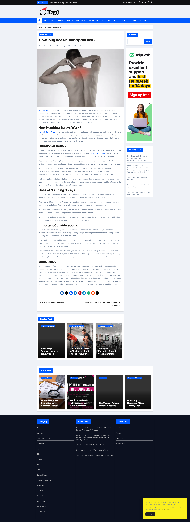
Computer (40, 443)
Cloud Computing (43, 438)
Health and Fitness (46, 34)
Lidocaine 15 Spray (49, 46)
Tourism (40, 517)
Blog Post (143, 20)
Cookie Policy (165, 509)
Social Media (41, 506)
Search (132, 35)
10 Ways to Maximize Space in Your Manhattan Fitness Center (107, 352)
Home (40, 27)
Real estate (80, 20)
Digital (39, 449)
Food (39, 464)
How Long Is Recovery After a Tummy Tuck (49, 351)
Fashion (116, 20)
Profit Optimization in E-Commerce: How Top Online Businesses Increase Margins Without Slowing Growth (138, 169)
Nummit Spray (62, 46)
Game (39, 470)
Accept (150, 514)
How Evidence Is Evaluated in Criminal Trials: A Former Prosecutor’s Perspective (138, 158)
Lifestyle (69, 20)
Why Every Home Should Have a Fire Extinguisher (139, 193)
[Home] (39, 20)
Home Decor (41, 485)
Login (124, 20)
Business (59, 20)
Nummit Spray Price (76, 46)
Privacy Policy (121, 443)
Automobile (48, 20)
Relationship (93, 20)
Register (132, 20)
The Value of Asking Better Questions (109, 404)
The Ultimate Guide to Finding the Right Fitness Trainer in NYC (79, 352)
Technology (105, 20)
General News (46, 378)
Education (40, 454)
